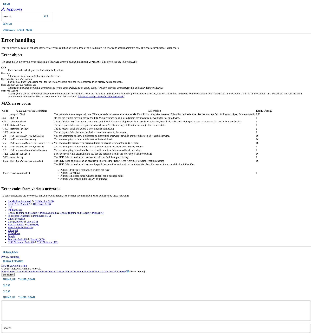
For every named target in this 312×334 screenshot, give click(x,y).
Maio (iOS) (33, 224)
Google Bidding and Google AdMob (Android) (32, 212)
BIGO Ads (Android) (19, 204)
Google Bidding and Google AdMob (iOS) (82, 212)
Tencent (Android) (17, 239)
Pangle (11, 236)
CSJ (10, 207)
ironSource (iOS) (42, 215)
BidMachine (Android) (19, 201)
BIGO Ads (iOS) (42, 204)
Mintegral (13, 230)
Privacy (99, 271)
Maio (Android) (16, 224)
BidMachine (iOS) (44, 201)
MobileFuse (14, 233)
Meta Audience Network (20, 227)
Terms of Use (22, 271)
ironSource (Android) (19, 215)
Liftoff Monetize (16, 218)
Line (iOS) (32, 221)
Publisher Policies (38, 271)
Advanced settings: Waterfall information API (101, 96)
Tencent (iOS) (37, 239)
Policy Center (8, 271)
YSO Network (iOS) (47, 242)
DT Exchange (15, 210)
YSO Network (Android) (21, 242)
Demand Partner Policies (60, 271)
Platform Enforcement (84, 271)
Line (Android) (15, 221)
